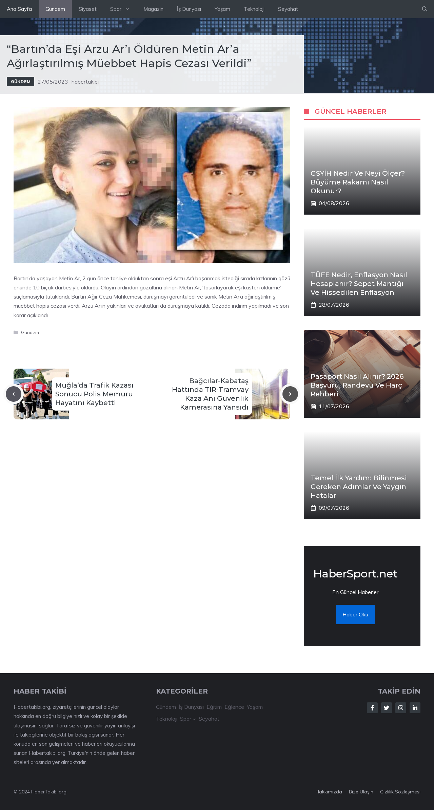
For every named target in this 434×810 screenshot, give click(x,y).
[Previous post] (13, 394)
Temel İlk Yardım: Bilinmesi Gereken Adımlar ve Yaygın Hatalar (359, 487)
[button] (424, 9)
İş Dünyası (189, 9)
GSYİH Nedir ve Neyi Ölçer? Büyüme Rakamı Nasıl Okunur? (358, 182)
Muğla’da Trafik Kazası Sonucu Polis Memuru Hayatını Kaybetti (94, 394)
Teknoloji (254, 9)
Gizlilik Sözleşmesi (400, 792)
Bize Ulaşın (361, 792)
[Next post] (290, 394)
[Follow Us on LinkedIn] (415, 707)
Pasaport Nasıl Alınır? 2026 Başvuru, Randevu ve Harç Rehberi (357, 385)
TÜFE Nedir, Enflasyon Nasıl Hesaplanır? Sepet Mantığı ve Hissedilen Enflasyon (359, 284)
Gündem (55, 9)
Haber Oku (355, 614)
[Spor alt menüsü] (194, 719)
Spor (115, 9)
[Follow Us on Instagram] (400, 707)
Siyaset (88, 9)
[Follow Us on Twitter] (386, 707)
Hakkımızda (329, 792)
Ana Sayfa (19, 9)
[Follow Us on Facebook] (372, 707)
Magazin (153, 9)
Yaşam (222, 9)
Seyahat (288, 9)
